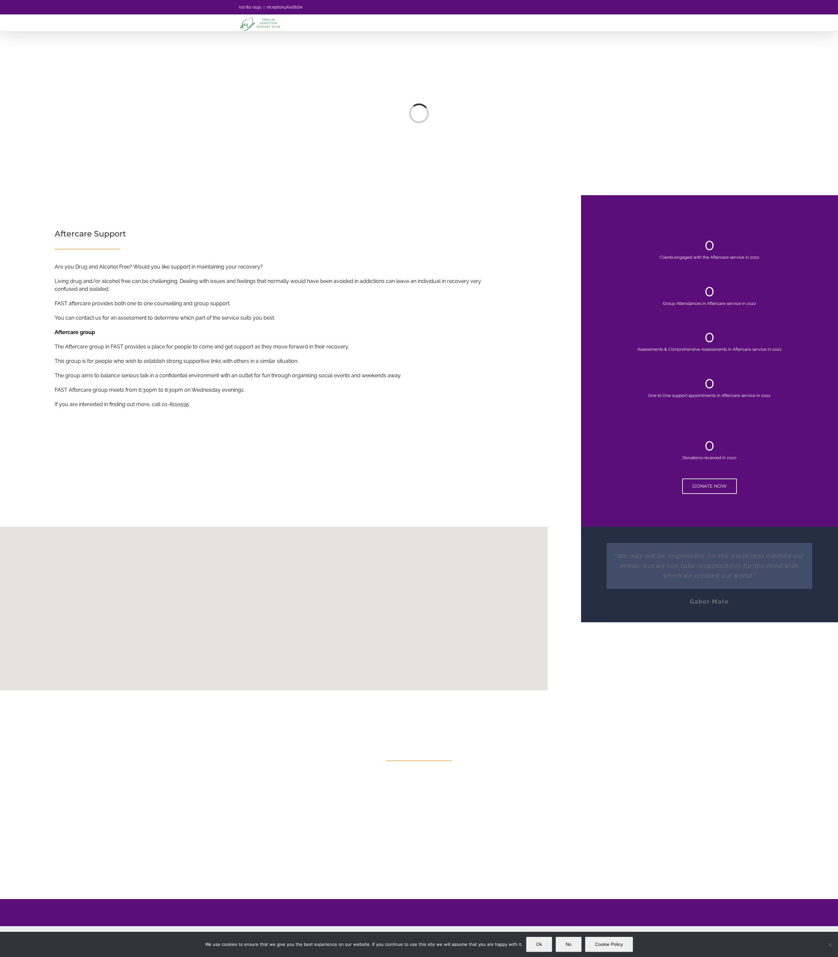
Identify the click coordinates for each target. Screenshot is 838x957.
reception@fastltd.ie (284, 7)
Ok (539, 944)
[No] (830, 944)
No (569, 944)
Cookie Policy (609, 944)
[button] (273, 600)
